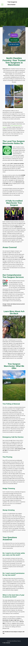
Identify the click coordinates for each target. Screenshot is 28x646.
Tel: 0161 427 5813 (14, 44)
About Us (14, 35)
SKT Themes (7, 642)
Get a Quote (14, 40)
